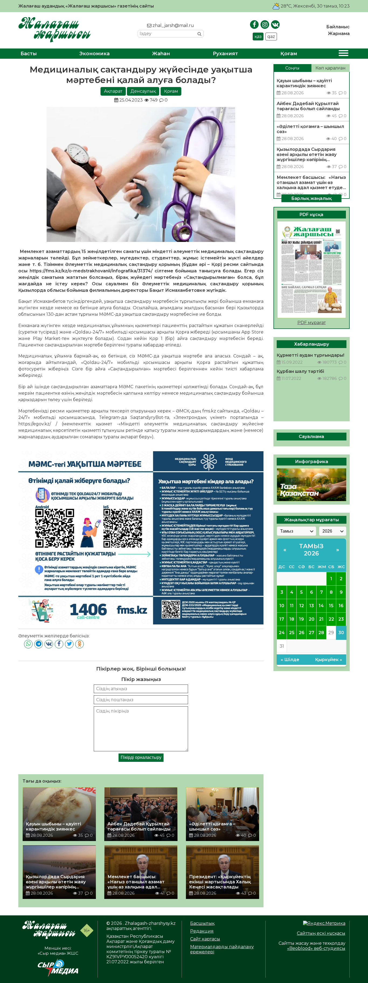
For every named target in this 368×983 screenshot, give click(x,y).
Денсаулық (143, 91)
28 (321, 632)
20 (311, 619)
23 (341, 619)
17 (281, 619)
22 (331, 619)
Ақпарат (113, 91)
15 (331, 605)
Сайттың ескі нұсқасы (321, 933)
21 (321, 619)
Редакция (202, 931)
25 (291, 632)
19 (301, 619)
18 (291, 619)
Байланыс (338, 26)
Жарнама (339, 33)
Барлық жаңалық (311, 198)
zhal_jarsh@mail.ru (172, 25)
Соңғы (292, 68)
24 (282, 632)
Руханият (225, 54)
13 (311, 605)
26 (301, 632)
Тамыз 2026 (311, 550)
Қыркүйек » (328, 659)
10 (281, 605)
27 (311, 632)
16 (341, 605)
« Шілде (290, 659)
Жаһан (161, 54)
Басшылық (202, 923)
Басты (28, 54)
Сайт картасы (205, 939)
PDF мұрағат (311, 322)
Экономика (94, 54)
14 (321, 605)
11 (292, 605)
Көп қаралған (330, 68)
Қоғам (288, 54)
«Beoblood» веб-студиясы (316, 948)
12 (301, 605)
